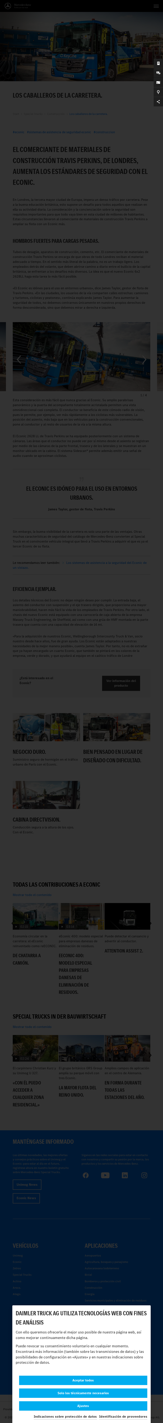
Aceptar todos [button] (83, 1380)
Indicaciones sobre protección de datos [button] (65, 1416)
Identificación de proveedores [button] (123, 1416)
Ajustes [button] (83, 1406)
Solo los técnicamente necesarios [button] (83, 1393)
